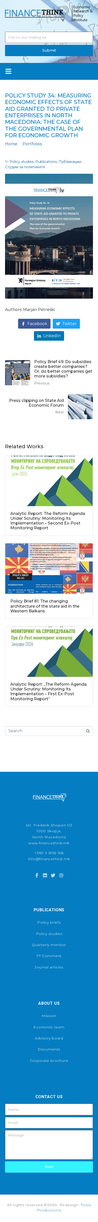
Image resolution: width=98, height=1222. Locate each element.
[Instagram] (61, 875)
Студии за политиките (25, 167)
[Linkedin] (45, 875)
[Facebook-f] (37, 875)
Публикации (70, 161)
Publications (46, 161)
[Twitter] (53, 875)
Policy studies (22, 161)
